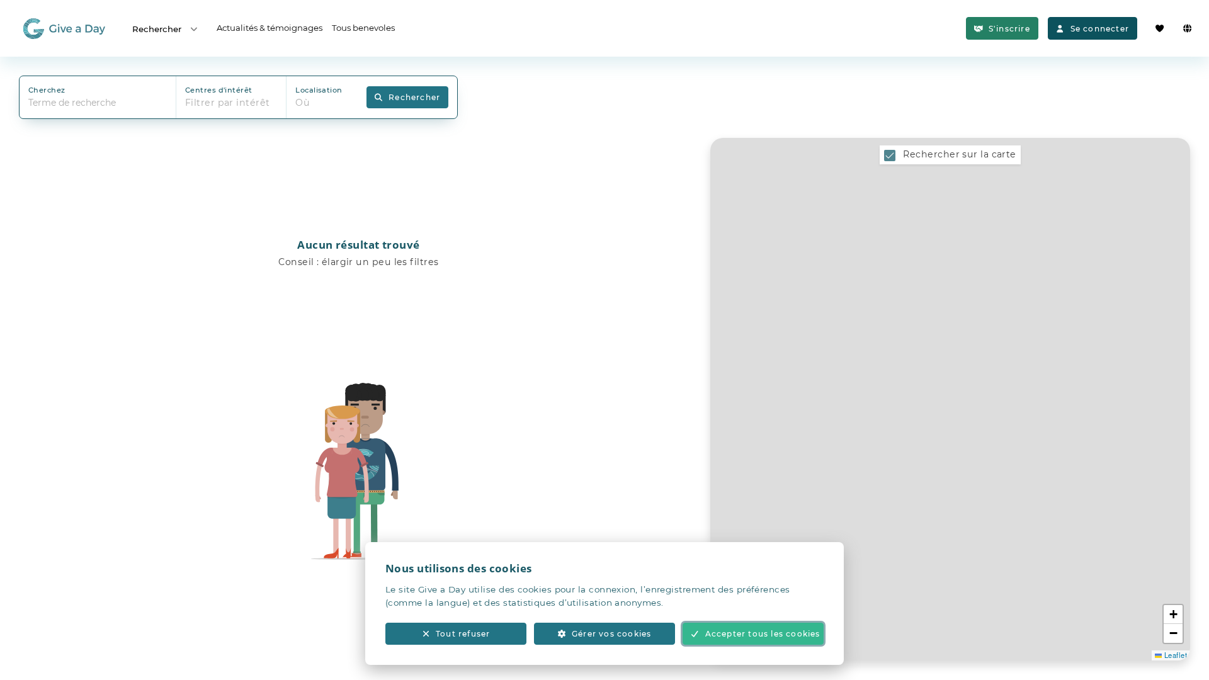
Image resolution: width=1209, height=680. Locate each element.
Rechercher (156, 29)
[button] (1173, 614)
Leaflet (1174, 655)
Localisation (318, 90)
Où (302, 102)
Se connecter (1099, 28)
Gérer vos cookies (611, 633)
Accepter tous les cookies (762, 633)
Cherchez (46, 90)
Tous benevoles (363, 28)
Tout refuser (463, 633)
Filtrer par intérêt (227, 102)
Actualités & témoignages (269, 28)
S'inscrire (1009, 28)
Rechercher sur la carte (959, 154)
